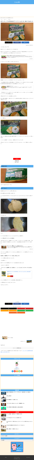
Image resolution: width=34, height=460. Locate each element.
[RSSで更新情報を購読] (17, 312)
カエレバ (11, 273)
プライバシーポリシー (17, 457)
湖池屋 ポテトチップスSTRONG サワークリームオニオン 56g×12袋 (18, 271)
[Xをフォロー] (9, 308)
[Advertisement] (17, 11)
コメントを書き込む (17, 347)
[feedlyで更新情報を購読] (25, 310)
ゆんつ (17, 367)
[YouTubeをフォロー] (25, 308)
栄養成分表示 (17, 160)
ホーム (6, 457)
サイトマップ (28, 457)
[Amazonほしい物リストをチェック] (9, 310)
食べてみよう (17, 162)
